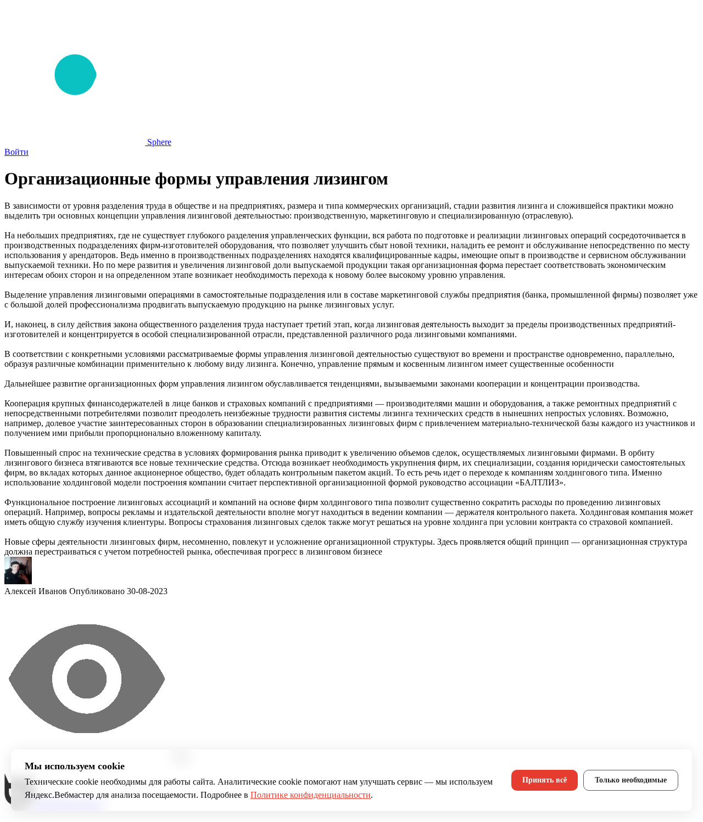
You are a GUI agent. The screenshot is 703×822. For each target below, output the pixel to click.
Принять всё (544, 780)
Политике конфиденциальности (310, 794)
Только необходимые (631, 780)
